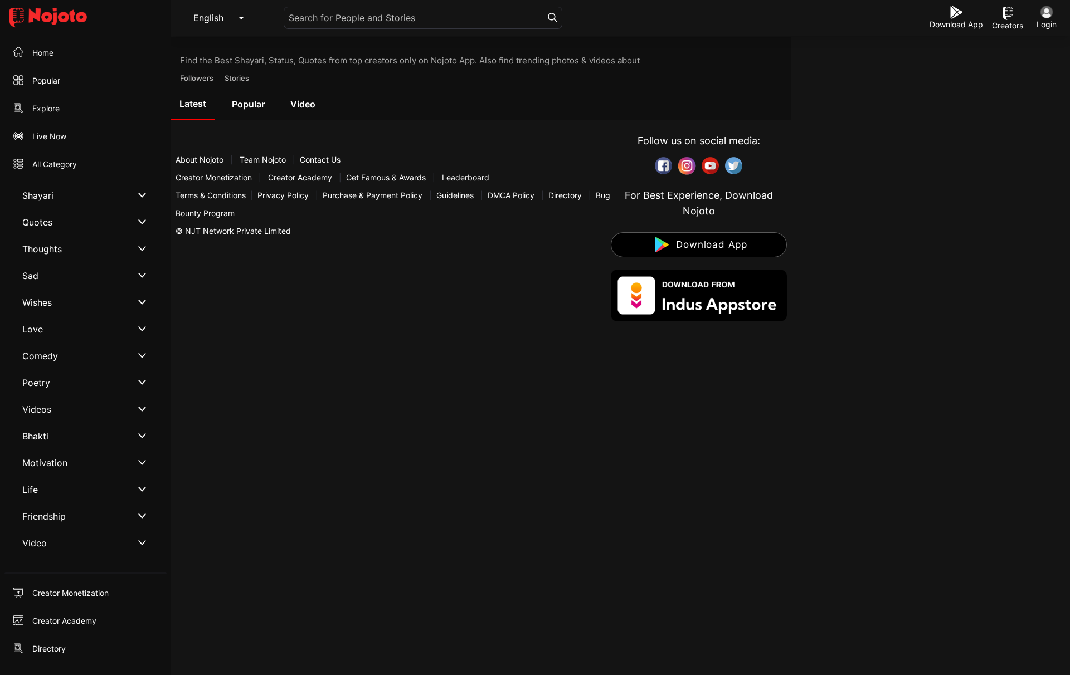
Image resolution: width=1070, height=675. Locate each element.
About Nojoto (201, 159)
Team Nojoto (262, 159)
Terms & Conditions (211, 195)
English (208, 17)
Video (302, 104)
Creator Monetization (215, 177)
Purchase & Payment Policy (372, 195)
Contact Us (320, 159)
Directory (565, 195)
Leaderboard (465, 177)
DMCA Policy (511, 195)
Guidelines (455, 195)
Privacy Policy (283, 195)
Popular (248, 104)
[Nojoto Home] (85, 18)
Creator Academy (300, 177)
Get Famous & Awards (386, 177)
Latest (192, 103)
